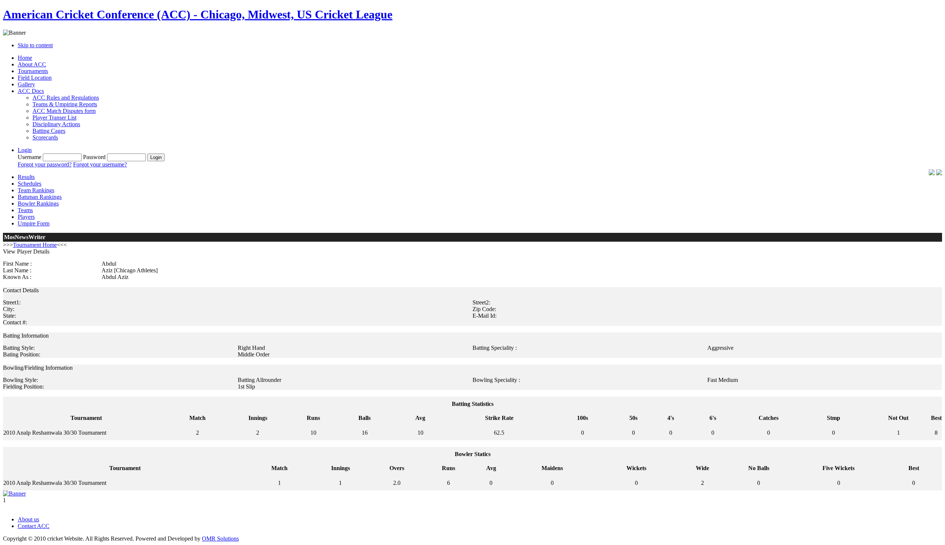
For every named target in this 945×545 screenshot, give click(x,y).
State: (9, 316)
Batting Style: (19, 348)
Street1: (12, 302)
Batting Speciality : (494, 348)
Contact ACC (33, 526)
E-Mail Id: (484, 316)
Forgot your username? (100, 164)
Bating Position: (21, 354)
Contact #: (15, 322)
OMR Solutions (220, 538)
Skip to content (35, 45)
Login (25, 150)
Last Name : (17, 270)
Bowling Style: (20, 380)
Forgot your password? (45, 164)
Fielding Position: (23, 386)
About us (28, 519)
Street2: (481, 302)
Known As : (17, 277)
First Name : (17, 264)
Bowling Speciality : (496, 380)
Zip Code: (484, 309)
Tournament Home (35, 245)
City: (8, 309)
